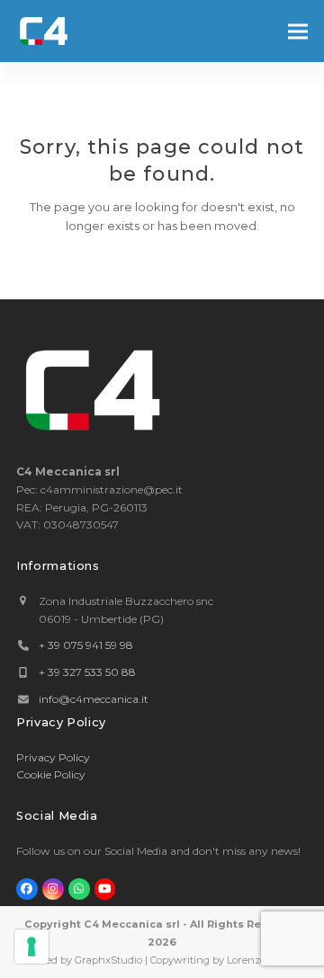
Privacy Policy (53, 757)
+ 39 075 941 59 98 (86, 645)
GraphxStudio (108, 960)
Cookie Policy (51, 774)
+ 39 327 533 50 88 (87, 672)
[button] (298, 31)
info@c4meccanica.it (93, 699)
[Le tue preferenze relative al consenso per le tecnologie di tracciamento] (31, 946)
